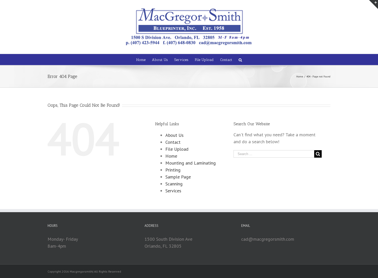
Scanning (174, 184)
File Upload (176, 149)
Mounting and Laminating (190, 163)
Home (171, 156)
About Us (174, 135)
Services (173, 191)
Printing (173, 170)
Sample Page (178, 177)
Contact (173, 142)
